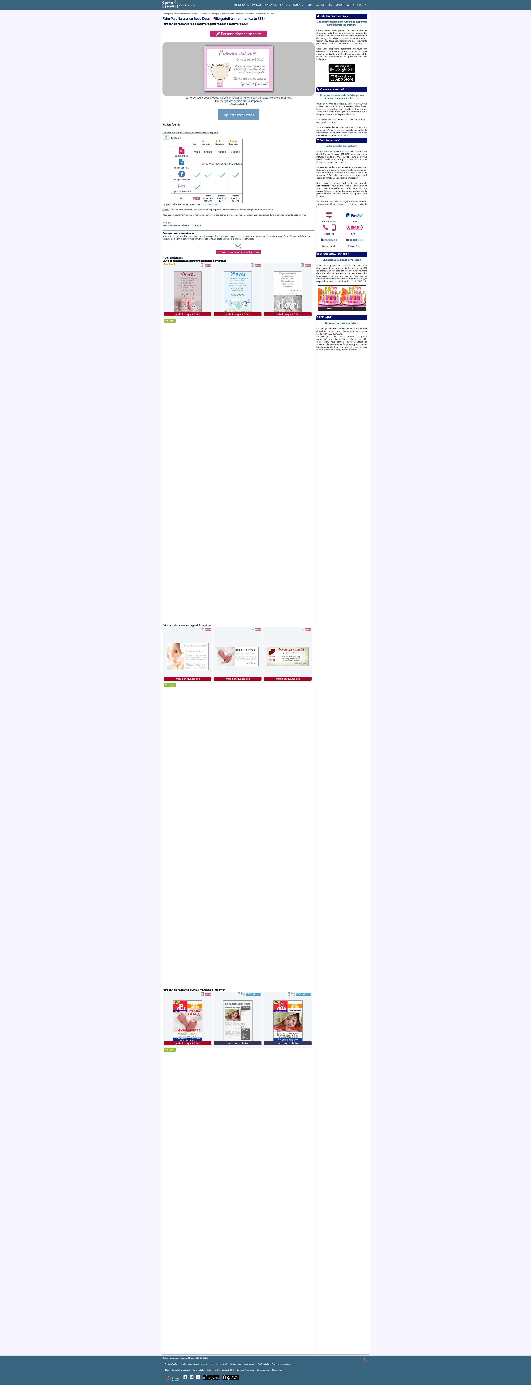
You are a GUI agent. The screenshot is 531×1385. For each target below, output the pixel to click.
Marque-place (235, 1364)
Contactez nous (263, 1370)
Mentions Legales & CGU (224, 1370)
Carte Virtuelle (171, 1364)
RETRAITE (298, 4)
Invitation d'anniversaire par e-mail (193, 1364)
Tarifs (209, 1370)
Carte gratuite (198, 1370)
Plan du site (277, 1370)
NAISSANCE (271, 4)
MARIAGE (256, 4)
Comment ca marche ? (181, 1370)
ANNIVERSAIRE (241, 4)
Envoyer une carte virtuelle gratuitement (239, 252)
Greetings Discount (175, 1379)
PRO (330, 4)
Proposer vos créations (281, 1364)
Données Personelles (245, 1370)
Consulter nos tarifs (211, 204)
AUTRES (320, 4)
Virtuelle (339, 4)
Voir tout (169, 320)
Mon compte (355, 4)
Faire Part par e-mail (219, 1364)
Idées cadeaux (249, 1364)
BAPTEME (285, 4)
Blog (167, 1370)
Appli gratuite (263, 1364)
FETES (310, 4)
